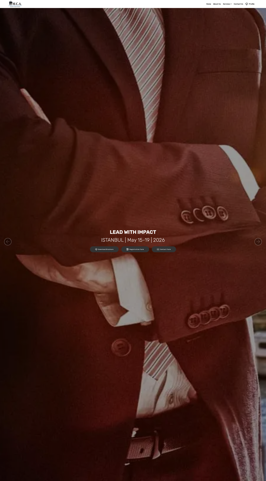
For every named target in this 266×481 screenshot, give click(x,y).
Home (208, 4)
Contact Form (165, 249)
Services (226, 4)
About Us (217, 4)
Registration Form (136, 249)
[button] (7, 241)
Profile (251, 4)
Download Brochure (105, 249)
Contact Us (238, 4)
